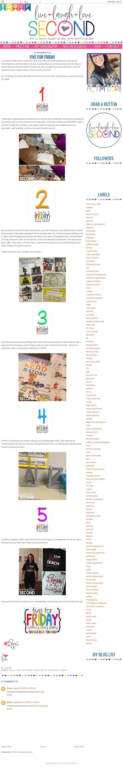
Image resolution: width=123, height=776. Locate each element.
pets (88, 459)
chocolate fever (92, 258)
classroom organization (96, 278)
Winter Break (91, 640)
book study (90, 234)
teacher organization (94, 583)
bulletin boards (92, 244)
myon (88, 446)
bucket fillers (91, 241)
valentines (90, 627)
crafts (88, 305)
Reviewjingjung (41, 706)
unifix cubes (91, 623)
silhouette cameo (58, 670)
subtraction (90, 556)
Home (42, 747)
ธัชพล (9, 688)
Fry (87, 368)
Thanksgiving (91, 600)
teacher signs (91, 586)
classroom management (96, 275)
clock (88, 288)
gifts (87, 372)
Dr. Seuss (90, 328)
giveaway (90, 378)
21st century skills (93, 204)
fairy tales (90, 335)
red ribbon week (93, 476)
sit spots (89, 519)
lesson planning (92, 415)
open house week (93, 456)
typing (88, 620)
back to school (92, 214)
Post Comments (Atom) (22, 752)
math (88, 425)
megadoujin (40, 692)
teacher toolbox (92, 590)
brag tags (90, 238)
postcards (90, 466)
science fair (91, 492)
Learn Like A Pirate (94, 409)
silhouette (90, 513)
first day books (92, 352)
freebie (89, 365)
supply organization (94, 563)
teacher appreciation (94, 576)
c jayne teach (91, 251)
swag (88, 566)
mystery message (93, 449)
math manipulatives (94, 429)
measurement (92, 432)
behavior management (95, 224)
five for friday (24, 670)
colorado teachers (93, 295)
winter (88, 637)
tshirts (88, 613)
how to (89, 392)
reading (89, 472)
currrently (90, 315)
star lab (89, 533)
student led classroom (95, 553)
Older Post (79, 747)
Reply (9, 695)
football (89, 358)
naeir (88, 452)
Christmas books (93, 264)
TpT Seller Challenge (95, 606)
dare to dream (92, 318)
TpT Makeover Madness (96, 603)
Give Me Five (91, 375)
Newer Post (6, 747)
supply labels (91, 560)
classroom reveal (93, 281)
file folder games (93, 348)
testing (89, 596)
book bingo (90, 231)
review (89, 482)
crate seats (90, 308)
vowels (89, 630)
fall (87, 338)
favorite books (92, 345)
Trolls (88, 610)
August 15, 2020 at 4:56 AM (24, 688)
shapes (89, 509)
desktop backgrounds (95, 321)
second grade (92, 496)
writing (89, 643)
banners (89, 218)
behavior (89, 221)
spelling (89, 526)
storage (89, 543)
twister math (91, 617)
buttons (89, 248)
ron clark (89, 486)
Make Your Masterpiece (96, 422)
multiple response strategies (98, 442)
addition (89, 207)
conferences (91, 301)
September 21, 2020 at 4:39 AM (26, 702)
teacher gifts (91, 580)
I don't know (91, 395)
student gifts (91, 549)
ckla (12, 670)
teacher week (91, 593)
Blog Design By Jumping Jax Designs (61, 763)
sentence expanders (94, 499)
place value (40, 670)
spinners (89, 529)
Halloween (90, 385)
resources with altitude (95, 479)
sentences (90, 503)
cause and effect (93, 254)
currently (89, 311)
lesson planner (92, 412)
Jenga (88, 402)
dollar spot (90, 325)
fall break (90, 342)
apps (88, 211)
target (88, 570)
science (89, 489)
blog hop (89, 228)
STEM (88, 539)
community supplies (94, 298)
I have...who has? (93, 399)
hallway (89, 389)
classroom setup (93, 285)
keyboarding (91, 405)
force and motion (93, 362)
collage (89, 291)
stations (89, 536)
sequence (90, 506)
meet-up (89, 435)
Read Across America (95, 469)
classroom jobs (92, 271)
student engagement (94, 546)
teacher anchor (92, 573)
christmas (90, 261)
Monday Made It (92, 439)
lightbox (89, 419)
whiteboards (91, 633)
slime (88, 523)
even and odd (92, 332)
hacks (88, 382)
